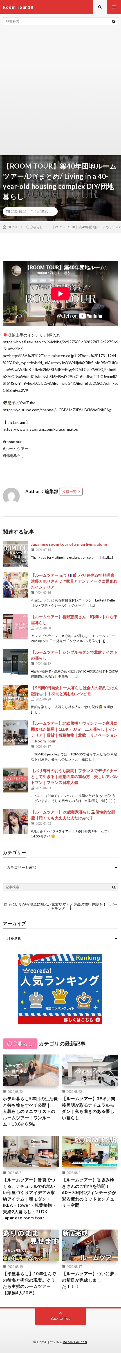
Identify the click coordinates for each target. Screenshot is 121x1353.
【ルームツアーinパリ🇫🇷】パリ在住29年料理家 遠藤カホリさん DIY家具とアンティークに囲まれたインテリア (74, 581)
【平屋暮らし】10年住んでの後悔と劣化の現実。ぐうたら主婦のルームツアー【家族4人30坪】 (29, 1283)
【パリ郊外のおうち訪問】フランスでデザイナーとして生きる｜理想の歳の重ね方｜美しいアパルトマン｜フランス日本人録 (74, 776)
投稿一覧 (69, 491)
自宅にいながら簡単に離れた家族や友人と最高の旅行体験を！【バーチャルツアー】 (60, 906)
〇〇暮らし (43, 211)
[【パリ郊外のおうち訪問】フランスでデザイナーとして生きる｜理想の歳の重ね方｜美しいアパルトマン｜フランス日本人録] (15, 780)
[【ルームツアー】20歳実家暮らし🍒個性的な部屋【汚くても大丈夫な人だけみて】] (15, 821)
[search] (113, 21)
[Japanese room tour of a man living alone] (15, 554)
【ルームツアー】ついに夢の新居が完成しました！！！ (88, 1280)
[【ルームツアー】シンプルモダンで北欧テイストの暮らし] (15, 662)
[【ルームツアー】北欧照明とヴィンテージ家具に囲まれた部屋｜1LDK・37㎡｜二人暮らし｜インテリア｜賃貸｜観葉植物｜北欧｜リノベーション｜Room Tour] (15, 733)
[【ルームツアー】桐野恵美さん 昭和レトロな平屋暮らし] (15, 626)
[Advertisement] (60, 91)
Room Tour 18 (75, 1342)
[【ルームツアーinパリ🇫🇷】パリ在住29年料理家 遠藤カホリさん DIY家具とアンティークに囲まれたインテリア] (15, 585)
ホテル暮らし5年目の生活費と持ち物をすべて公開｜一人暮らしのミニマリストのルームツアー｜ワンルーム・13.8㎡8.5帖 (30, 1111)
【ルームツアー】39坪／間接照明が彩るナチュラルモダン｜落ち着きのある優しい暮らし (88, 1108)
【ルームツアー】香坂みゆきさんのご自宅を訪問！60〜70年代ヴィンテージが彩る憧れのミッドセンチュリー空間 (89, 1192)
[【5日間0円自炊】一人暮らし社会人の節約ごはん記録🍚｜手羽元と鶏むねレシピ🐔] (15, 697)
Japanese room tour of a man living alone (69, 544)
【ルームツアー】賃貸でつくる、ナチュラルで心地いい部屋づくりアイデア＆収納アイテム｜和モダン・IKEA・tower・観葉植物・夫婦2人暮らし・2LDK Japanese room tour (29, 1198)
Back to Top (61, 1318)
